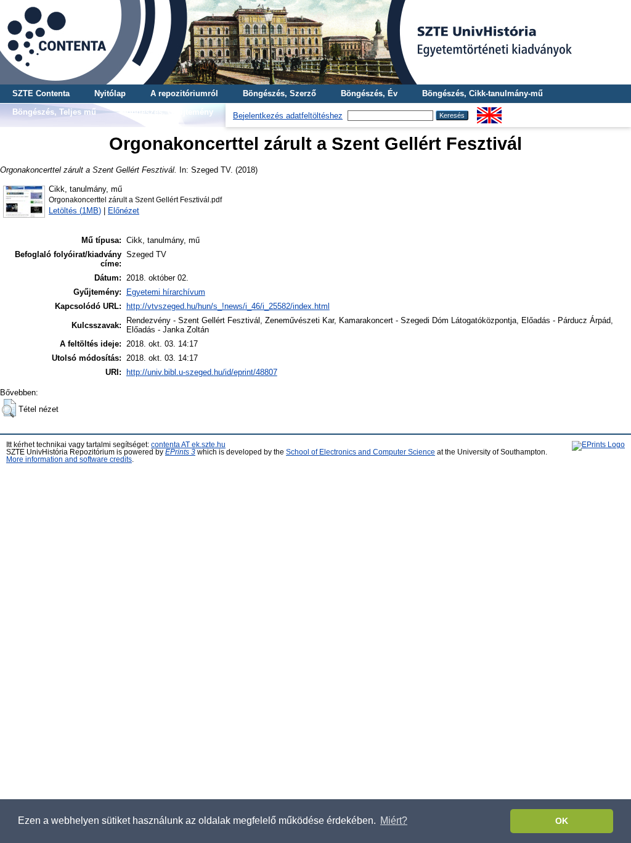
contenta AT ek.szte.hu (188, 444)
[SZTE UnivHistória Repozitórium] (315, 42)
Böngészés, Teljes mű (54, 112)
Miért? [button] (393, 820)
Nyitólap (110, 93)
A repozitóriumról (184, 93)
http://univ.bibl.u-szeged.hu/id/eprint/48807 (201, 372)
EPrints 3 (180, 452)
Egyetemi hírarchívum (165, 292)
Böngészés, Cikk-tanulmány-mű (482, 93)
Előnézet (123, 210)
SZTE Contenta (41, 93)
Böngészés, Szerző (279, 93)
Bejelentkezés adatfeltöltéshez (288, 115)
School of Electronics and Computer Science (360, 452)
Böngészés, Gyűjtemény (167, 112)
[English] (489, 112)
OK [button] (561, 821)
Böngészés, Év (369, 93)
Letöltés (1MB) (75, 210)
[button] (9, 408)
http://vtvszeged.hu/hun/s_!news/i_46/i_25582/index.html (228, 306)
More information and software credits (69, 459)
